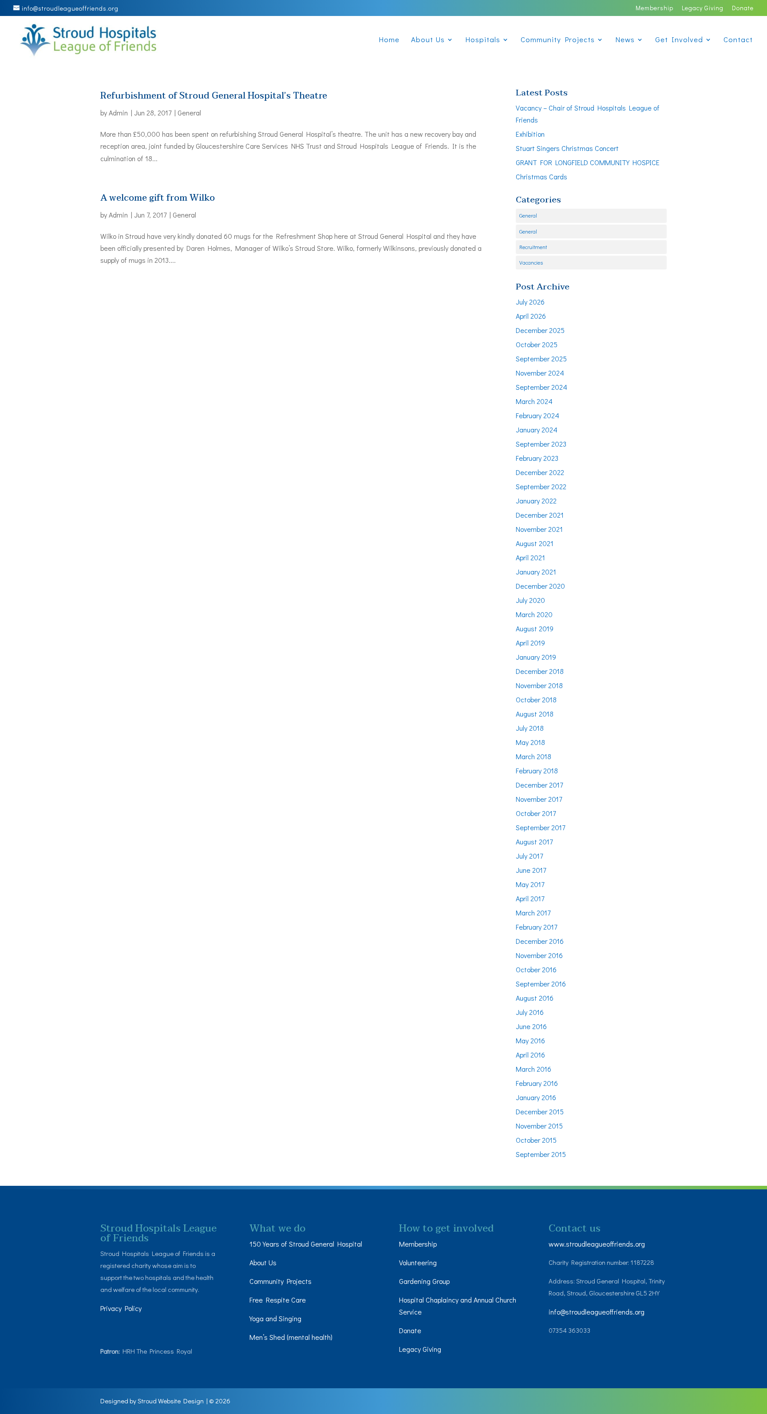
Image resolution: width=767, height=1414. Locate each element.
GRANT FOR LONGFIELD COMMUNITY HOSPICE (588, 162)
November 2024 (540, 372)
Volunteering (418, 1262)
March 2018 (533, 756)
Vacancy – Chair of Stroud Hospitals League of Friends (588, 113)
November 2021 (539, 529)
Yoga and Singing (275, 1318)
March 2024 (534, 401)
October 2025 (536, 344)
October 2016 (536, 969)
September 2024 (541, 387)
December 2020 (540, 585)
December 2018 (540, 671)
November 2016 (539, 955)
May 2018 (530, 742)
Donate (743, 8)
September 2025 (541, 358)
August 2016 (535, 997)
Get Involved (679, 40)
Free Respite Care (277, 1299)
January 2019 (536, 656)
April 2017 (530, 898)
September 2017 (540, 827)
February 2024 (537, 415)
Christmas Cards (541, 176)
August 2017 (534, 841)
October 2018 (536, 699)
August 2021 (535, 543)
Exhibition (530, 134)
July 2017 (529, 855)
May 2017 (530, 884)
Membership (654, 8)
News (625, 40)
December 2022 (540, 472)
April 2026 (531, 316)
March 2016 (533, 1068)
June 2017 (531, 870)
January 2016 (536, 1097)
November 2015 (539, 1125)
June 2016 (531, 1026)
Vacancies (531, 262)
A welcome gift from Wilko (157, 198)
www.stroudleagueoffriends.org (597, 1243)
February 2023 (537, 458)
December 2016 (540, 941)
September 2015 (541, 1154)
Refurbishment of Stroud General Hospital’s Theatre (213, 95)
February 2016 (537, 1083)
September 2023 (541, 443)
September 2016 (541, 983)
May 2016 (530, 1040)
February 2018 (537, 770)
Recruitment (533, 246)
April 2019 (530, 642)
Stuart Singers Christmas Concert (567, 148)
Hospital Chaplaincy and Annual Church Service (457, 1305)
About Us (428, 40)
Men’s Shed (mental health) (291, 1337)
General (189, 112)
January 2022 (536, 500)
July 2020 (530, 600)
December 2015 (540, 1111)
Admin (118, 112)
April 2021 (530, 557)
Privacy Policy (121, 1308)
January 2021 (536, 571)
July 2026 (530, 301)
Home (389, 40)
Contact (738, 40)
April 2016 (530, 1054)
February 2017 (536, 926)
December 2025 (540, 330)
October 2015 (536, 1140)
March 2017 (533, 912)
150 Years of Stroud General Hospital (305, 1243)
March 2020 (534, 614)
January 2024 (536, 429)
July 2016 (530, 1012)
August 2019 (535, 628)
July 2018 (530, 728)
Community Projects (558, 40)
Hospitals (482, 40)
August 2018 (535, 713)
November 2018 (539, 685)
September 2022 (541, 486)
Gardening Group (424, 1281)
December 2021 (540, 514)
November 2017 (539, 799)
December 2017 (539, 784)
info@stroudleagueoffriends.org (596, 1311)
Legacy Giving (703, 8)
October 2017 (536, 813)
